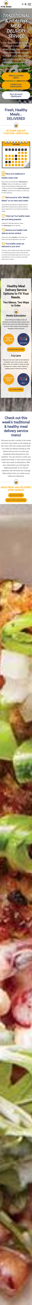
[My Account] (25, 4)
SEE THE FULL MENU (16, 495)
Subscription (23, 343)
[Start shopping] (22, 6)
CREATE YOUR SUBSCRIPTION (16, 500)
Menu (23, 383)
